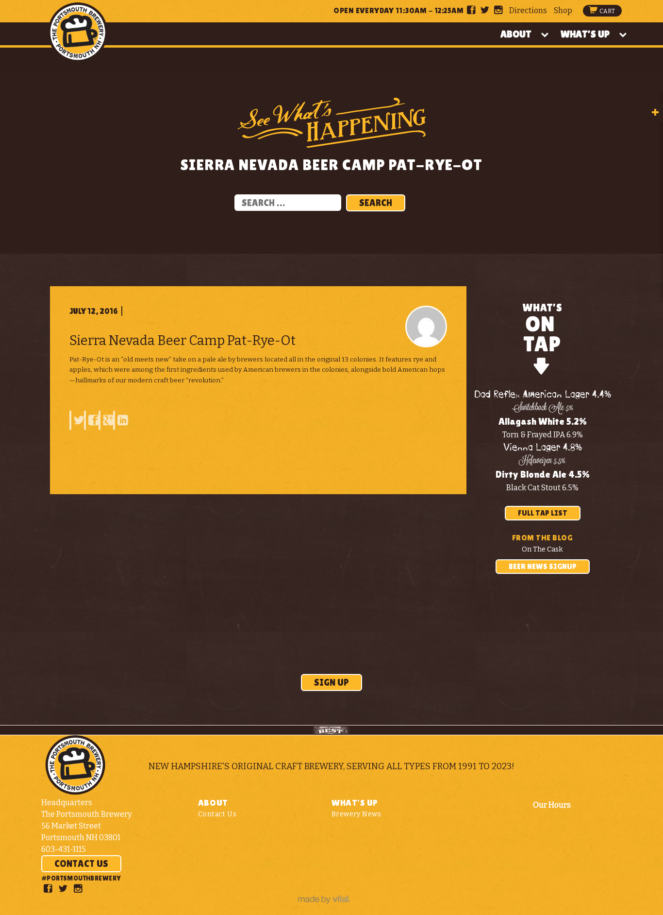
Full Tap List (542, 513)
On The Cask (542, 549)
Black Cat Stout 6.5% (542, 487)
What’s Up (585, 34)
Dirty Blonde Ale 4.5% (543, 474)
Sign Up (331, 682)
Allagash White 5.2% (542, 421)
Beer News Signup (543, 566)
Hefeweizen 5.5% (542, 461)
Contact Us (81, 863)
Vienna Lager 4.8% (542, 448)
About (515, 34)
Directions (528, 10)
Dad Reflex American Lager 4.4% (542, 395)
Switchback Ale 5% (542, 408)
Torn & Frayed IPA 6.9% (542, 434)
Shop (563, 10)
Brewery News (356, 814)
